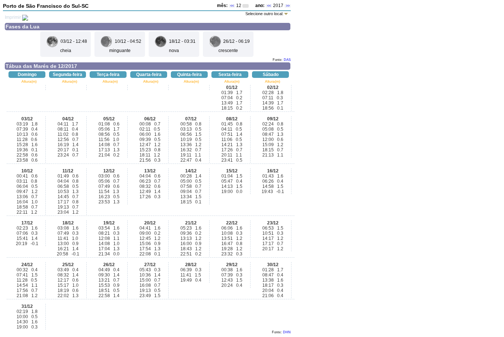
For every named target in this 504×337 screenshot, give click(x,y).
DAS (287, 60)
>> (288, 6)
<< (232, 6)
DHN (287, 332)
